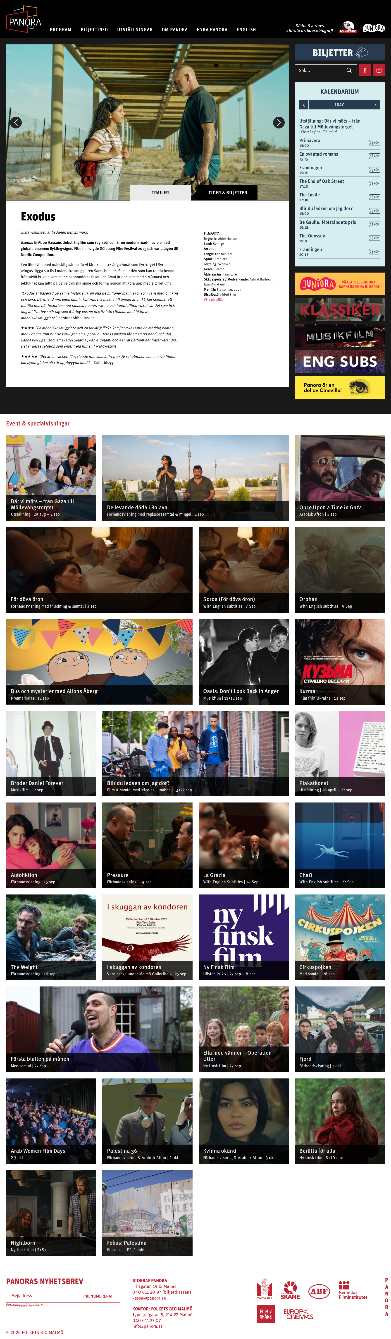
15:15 (303, 159)
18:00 (304, 213)
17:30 (303, 200)
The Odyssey (312, 236)
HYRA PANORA (212, 29)
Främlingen (310, 167)
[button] (16, 122)
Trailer (160, 193)
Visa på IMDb (213, 300)
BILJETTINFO (94, 29)
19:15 (303, 227)
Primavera (309, 140)
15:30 (303, 173)
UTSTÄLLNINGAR (135, 29)
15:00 (304, 145)
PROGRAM (61, 29)
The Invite (309, 195)
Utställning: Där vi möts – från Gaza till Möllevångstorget (329, 124)
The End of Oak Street (321, 181)
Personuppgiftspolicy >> (24, 1305)
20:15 (303, 254)
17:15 (303, 186)
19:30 (303, 241)
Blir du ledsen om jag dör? (326, 208)
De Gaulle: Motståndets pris (327, 222)
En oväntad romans (318, 154)
